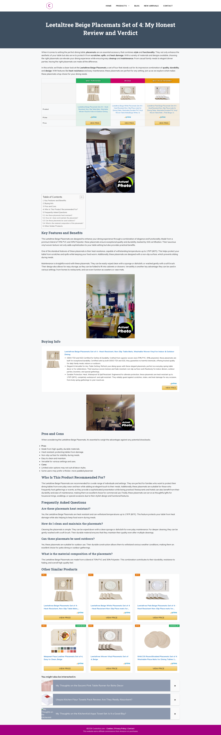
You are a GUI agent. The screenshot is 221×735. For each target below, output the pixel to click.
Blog (136, 6)
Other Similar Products (53, 226)
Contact (168, 6)
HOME (108, 6)
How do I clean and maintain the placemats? (62, 218)
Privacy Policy (120, 728)
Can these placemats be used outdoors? (60, 220)
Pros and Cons (50, 206)
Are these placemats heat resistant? (59, 215)
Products (121, 6)
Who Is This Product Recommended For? (61, 209)
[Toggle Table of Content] (80, 197)
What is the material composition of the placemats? (64, 223)
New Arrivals (151, 6)
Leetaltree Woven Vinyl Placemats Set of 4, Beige (109, 658)
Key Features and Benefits (55, 200)
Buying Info (48, 203)
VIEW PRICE (94, 123)
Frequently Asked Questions (55, 212)
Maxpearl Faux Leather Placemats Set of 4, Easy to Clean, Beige (63, 658)
